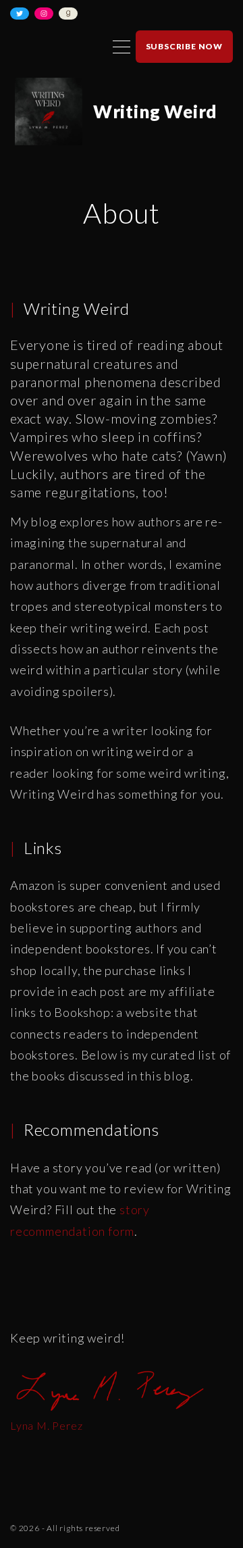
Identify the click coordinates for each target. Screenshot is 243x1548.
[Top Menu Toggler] (121, 46)
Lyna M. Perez (46, 1425)
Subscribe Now (184, 46)
